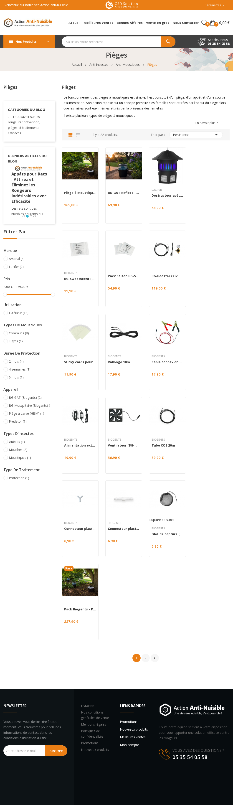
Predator (18, 421)
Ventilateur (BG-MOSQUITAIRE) (124, 445)
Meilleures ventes (133, 737)
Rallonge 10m (119, 362)
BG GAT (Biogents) (25, 397)
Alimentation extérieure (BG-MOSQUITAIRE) (80, 445)
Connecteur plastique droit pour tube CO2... (124, 529)
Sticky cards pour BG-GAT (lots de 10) (80, 362)
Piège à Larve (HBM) (26, 413)
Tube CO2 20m (163, 445)
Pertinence (196, 134)
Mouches (18, 449)
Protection (19, 478)
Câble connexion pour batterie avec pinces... (167, 362)
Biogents (70, 273)
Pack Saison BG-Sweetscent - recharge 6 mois (124, 276)
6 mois (16, 377)
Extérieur (18, 313)
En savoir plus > (206, 123)
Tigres (17, 341)
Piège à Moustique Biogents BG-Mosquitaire (80, 193)
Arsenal (17, 258)
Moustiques (20, 457)
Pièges (10, 87)
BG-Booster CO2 (164, 276)
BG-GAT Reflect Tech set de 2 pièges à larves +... (124, 193)
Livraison (87, 705)
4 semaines (19, 369)
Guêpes (17, 441)
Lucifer (16, 266)
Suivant (155, 658)
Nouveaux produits (95, 749)
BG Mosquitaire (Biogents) (31, 405)
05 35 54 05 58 (219, 43)
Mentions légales (93, 724)
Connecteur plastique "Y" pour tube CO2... (80, 529)
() (204, 23)
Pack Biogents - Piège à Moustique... (80, 609)
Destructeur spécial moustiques (167, 195)
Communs (19, 333)
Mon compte (129, 745)
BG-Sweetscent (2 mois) (80, 279)
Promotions (90, 743)
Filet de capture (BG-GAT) (167, 534)
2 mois (16, 361)
